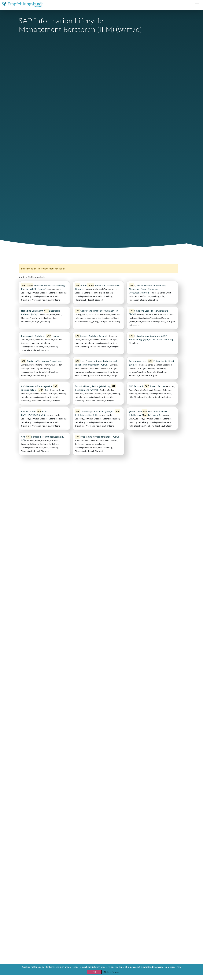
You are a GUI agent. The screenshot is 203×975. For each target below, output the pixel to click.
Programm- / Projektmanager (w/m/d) (97, 436)
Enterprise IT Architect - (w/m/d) (40, 335)
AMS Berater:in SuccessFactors (147, 386)
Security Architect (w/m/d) (91, 335)
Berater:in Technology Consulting (41, 361)
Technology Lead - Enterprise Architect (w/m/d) (151, 363)
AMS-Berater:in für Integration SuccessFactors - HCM (39, 388)
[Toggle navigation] (197, 5)
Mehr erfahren (111, 972)
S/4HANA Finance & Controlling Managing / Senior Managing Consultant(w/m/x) (147, 289)
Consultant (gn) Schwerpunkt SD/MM (96, 310)
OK (94, 972)
